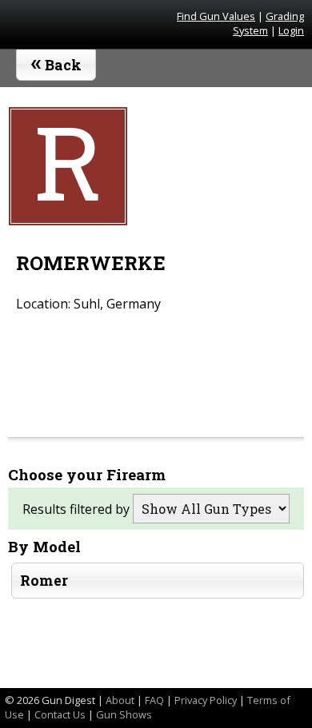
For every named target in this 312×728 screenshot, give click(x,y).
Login (291, 30)
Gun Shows (124, 714)
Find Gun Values (216, 16)
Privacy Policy (205, 700)
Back (56, 61)
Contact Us (60, 714)
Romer (44, 580)
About (120, 700)
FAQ (154, 700)
